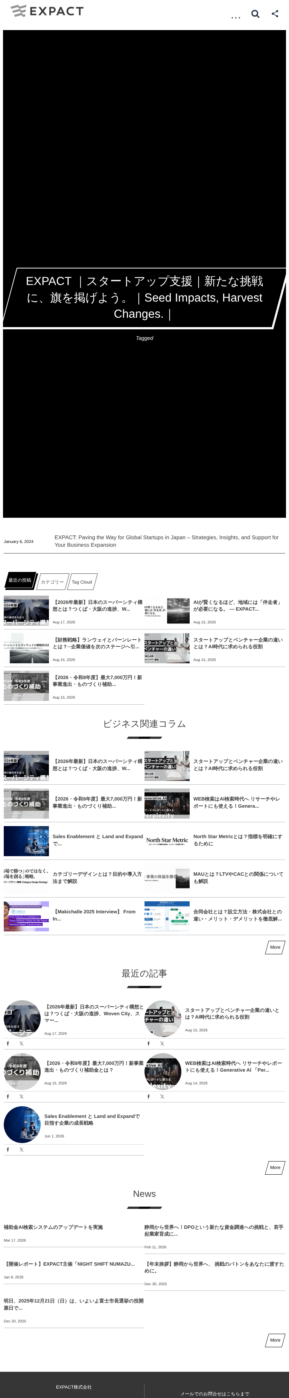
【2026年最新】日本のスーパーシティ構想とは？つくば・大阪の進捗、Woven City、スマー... (94, 1013)
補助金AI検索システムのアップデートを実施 (53, 1227)
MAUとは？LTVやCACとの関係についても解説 (238, 877)
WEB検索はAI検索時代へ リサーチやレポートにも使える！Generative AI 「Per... (233, 1066)
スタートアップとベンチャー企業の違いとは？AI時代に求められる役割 (238, 643)
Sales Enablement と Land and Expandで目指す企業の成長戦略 (92, 1119)
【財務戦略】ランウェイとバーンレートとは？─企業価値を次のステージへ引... (97, 643)
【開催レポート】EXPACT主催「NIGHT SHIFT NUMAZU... (69, 1264)
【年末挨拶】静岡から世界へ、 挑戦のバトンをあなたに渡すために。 (214, 1267)
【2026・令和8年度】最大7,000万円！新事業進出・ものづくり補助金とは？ (94, 1066)
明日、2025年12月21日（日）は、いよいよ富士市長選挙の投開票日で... (74, 1304)
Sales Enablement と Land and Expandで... (98, 840)
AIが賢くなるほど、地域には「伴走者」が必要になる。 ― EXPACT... (237, 605)
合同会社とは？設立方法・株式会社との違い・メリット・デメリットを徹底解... (237, 915)
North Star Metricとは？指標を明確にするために (238, 840)
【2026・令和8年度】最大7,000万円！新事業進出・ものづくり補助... (97, 681)
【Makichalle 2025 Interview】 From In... (94, 915)
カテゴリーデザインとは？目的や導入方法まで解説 (97, 877)
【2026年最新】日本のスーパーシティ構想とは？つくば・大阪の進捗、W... (98, 605)
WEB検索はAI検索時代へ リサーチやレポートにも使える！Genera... (236, 802)
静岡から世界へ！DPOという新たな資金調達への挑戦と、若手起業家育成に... (214, 1230)
